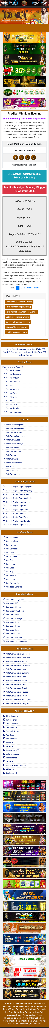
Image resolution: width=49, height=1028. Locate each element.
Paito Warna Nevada (13, 463)
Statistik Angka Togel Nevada (17, 521)
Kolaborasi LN (11, 727)
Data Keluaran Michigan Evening (19, 302)
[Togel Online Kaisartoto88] (24, 884)
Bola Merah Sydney (13, 607)
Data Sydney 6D (12, 583)
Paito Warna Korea (13, 451)
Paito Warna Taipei (13, 459)
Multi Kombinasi (12, 754)
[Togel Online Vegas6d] (24, 829)
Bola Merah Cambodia (14, 611)
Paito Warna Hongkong (14, 428)
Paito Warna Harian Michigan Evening (21, 312)
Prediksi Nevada (12, 408)
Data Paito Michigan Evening (17, 317)
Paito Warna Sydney (13, 432)
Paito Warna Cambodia (15, 436)
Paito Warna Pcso (12, 447)
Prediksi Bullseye (12, 389)
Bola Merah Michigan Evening (18, 322)
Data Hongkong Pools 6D (12, 367)
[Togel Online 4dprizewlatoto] (24, 873)
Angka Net (14, 1003)
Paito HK (6, 352)
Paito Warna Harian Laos (15, 669)
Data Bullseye (11, 556)
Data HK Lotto (22, 1021)
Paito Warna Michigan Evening (18, 307)
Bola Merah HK (11, 603)
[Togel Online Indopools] (24, 972)
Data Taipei (10, 572)
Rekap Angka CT (12, 750)
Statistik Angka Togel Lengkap (18, 525)
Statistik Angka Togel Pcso (16, 506)
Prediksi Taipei (11, 404)
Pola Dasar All (11, 739)
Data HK (42, 1006)
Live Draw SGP (40, 352)
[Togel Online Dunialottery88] (24, 928)
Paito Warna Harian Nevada (16, 692)
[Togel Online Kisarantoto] (24, 81)
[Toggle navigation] (43, 27)
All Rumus (9, 769)
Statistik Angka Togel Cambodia (18, 498)
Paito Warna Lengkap (14, 474)
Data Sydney (10, 545)
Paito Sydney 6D (12, 470)
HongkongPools (10, 1018)
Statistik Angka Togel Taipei (16, 517)
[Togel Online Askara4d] (24, 840)
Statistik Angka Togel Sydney (17, 494)
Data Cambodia (11, 549)
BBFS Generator (12, 716)
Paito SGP (41, 349)
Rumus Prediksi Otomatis (16, 765)
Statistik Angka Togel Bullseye (17, 502)
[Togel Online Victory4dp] (24, 807)
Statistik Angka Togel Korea (16, 510)
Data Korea (10, 564)
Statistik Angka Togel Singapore (18, 487)
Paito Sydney (16, 352)
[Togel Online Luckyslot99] (24, 906)
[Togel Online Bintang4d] (24, 851)
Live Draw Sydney (25, 355)
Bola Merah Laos (12, 615)
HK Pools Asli (35, 1024)
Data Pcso (9, 560)
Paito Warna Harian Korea (16, 681)
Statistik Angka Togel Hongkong (18, 491)
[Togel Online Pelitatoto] (24, 92)
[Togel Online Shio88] (24, 983)
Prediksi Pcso (11, 393)
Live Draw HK (28, 352)
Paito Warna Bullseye (14, 444)
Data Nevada (10, 575)
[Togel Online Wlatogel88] (24, 862)
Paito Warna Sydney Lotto (28, 1018)
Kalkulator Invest (12, 724)
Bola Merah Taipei (12, 634)
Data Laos (9, 553)
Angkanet (11, 1015)
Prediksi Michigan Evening (24, 113)
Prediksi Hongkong (13, 374)
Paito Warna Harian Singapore (17, 654)
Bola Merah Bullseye (13, 619)
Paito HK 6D (10, 466)
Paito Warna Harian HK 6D (16, 696)
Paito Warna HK (26, 1003)
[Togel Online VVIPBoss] (24, 37)
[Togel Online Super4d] (24, 59)
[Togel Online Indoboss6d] (24, 796)
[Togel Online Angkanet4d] (24, 961)
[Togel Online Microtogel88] (24, 785)
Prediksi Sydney (12, 378)
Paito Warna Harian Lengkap (17, 703)
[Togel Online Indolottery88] (24, 950)
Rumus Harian (11, 720)
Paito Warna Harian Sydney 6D (18, 700)
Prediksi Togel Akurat (14, 412)
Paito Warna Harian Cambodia (17, 665)
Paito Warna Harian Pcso (15, 677)
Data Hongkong (11, 541)
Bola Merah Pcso (12, 622)
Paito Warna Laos (12, 440)
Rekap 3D (9, 743)
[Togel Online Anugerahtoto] (24, 939)
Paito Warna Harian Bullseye (17, 673)
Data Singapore (11, 537)
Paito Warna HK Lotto (37, 1021)
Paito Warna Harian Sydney (16, 661)
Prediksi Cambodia (13, 382)
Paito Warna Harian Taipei (16, 688)
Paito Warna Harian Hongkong (17, 658)
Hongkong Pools (9, 349)
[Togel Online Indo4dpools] (24, 895)
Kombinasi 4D (11, 773)
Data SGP (7, 1009)
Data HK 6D (10, 579)
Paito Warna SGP (32, 1006)
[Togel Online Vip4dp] (24, 917)
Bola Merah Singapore (14, 600)
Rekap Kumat (11, 758)
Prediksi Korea (11, 397)
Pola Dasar (10, 735)
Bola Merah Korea (12, 626)
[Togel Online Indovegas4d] (24, 994)
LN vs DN (9, 762)
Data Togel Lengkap (13, 587)
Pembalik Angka (12, 731)
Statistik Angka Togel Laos (16, 513)
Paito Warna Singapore (15, 425)
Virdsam (5, 1003)
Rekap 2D (9, 746)
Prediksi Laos (10, 385)
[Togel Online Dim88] (24, 48)
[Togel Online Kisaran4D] (24, 70)
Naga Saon (31, 349)
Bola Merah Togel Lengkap (16, 641)
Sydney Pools (21, 1015)
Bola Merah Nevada (13, 638)
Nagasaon (21, 349)
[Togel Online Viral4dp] (24, 103)
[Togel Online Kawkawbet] (24, 818)
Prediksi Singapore (13, 370)
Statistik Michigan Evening (16, 327)
